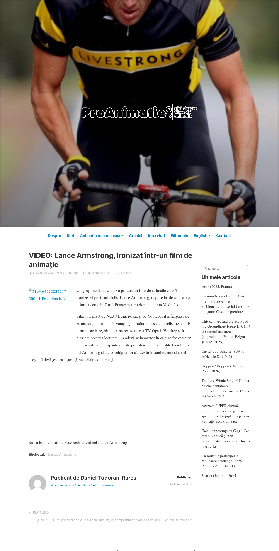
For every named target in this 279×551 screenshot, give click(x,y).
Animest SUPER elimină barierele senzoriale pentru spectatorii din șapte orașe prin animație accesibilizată (225, 413)
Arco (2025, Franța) (217, 286)
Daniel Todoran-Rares (48, 273)
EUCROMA (40, 513)
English (201, 235)
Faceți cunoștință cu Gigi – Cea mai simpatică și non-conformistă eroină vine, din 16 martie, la (226, 438)
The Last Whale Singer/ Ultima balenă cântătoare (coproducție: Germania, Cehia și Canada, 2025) (225, 388)
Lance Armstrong (62, 454)
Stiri (70, 235)
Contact (223, 235)
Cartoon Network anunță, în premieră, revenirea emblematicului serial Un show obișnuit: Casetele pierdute (225, 304)
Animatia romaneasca (100, 235)
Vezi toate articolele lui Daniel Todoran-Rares (82, 485)
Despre (54, 235)
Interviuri (156, 235)
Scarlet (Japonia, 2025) (219, 475)
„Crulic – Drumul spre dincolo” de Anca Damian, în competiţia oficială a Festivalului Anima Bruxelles (113, 521)
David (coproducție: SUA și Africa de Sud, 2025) (223, 354)
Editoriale (179, 235)
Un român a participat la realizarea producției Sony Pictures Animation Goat (222, 461)
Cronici (135, 235)
